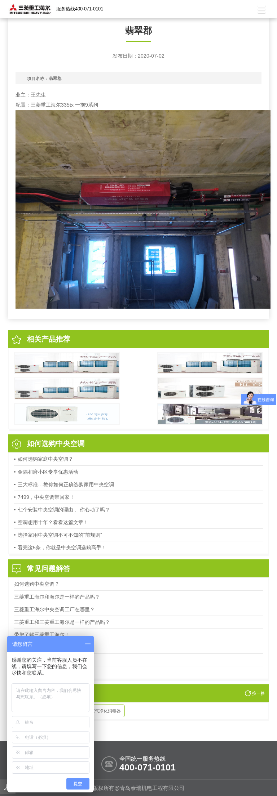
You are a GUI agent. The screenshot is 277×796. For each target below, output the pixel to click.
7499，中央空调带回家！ (46, 497)
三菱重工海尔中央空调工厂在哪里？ (54, 609)
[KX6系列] (67, 363)
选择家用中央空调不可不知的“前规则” (60, 535)
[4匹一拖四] (67, 414)
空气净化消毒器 (106, 711)
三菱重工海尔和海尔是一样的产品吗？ (57, 597)
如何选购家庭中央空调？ (45, 459)
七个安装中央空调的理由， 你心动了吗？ (64, 510)
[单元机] (210, 414)
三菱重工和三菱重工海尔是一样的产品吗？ (62, 622)
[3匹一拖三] (210, 388)
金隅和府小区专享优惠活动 (48, 472)
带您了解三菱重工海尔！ (42, 635)
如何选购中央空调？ (37, 584)
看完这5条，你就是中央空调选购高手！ (62, 547)
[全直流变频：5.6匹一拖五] (210, 363)
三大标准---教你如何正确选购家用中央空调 (66, 484)
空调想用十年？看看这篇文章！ (53, 522)
